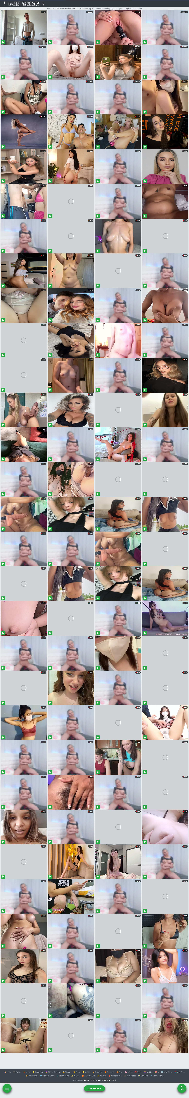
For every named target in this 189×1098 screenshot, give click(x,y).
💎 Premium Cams (47, 1076)
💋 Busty (138, 1072)
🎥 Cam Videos (130, 1076)
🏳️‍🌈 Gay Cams (180, 1072)
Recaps (98, 1080)
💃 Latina (26, 1072)
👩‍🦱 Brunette (97, 1072)
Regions (86, 1080)
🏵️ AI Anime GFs (88, 1076)
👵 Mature (67, 1072)
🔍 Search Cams (156, 1076)
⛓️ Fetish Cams (63, 1076)
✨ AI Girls (75, 1076)
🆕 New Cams (166, 1072)
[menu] (7, 1088)
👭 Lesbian (148, 1072)
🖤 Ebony (17, 1072)
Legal (114, 1080)
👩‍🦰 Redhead (109, 1072)
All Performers (106, 1080)
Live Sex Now (94, 1088)
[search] (181, 1088)
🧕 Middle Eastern (53, 1072)
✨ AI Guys (101, 1076)
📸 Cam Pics (143, 1076)
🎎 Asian (7, 1072)
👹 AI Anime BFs (115, 1076)
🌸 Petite (128, 1072)
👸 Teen (76, 1072)
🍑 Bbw (119, 1072)
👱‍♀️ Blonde (86, 1072)
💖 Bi (157, 1072)
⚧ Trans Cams (32, 1076)
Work (92, 1080)
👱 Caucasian (38, 1072)
